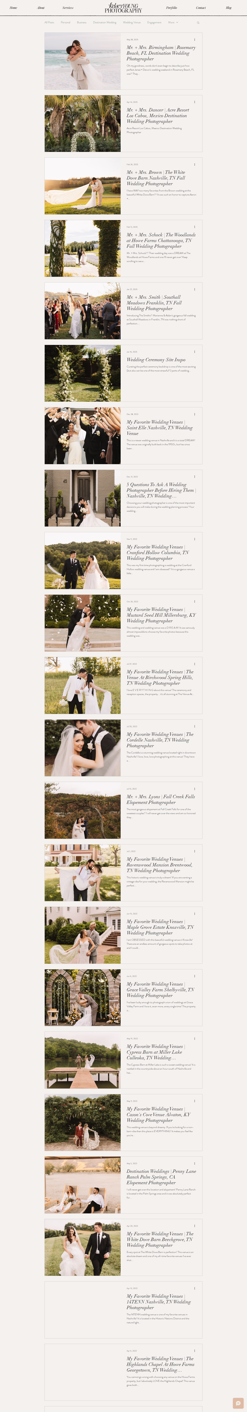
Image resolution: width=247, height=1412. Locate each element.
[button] (198, 23)
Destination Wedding (104, 22)
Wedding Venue (132, 22)
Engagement (154, 22)
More (171, 22)
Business (81, 22)
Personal (65, 22)
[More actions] (196, 40)
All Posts (49, 22)
